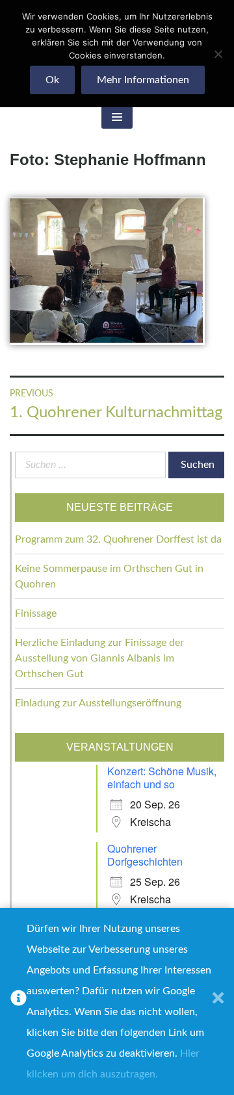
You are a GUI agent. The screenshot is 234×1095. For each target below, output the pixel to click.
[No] (217, 53)
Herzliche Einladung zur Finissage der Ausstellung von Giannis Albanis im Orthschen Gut (99, 658)
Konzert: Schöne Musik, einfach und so (161, 778)
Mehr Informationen (143, 80)
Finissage (36, 613)
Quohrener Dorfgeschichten (145, 855)
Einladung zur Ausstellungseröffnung (98, 703)
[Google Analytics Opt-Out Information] (18, 1001)
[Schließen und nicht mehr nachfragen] (218, 1001)
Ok (52, 80)
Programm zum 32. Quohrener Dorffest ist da (118, 539)
